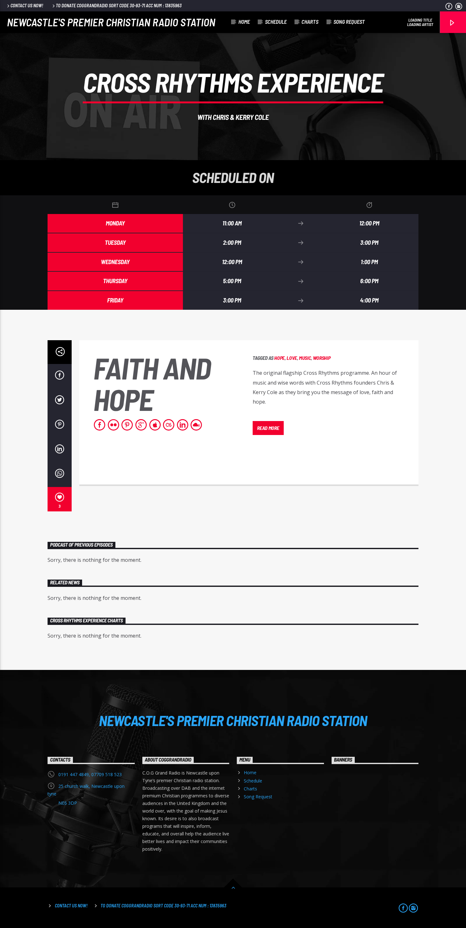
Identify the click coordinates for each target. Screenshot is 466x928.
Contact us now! (26, 5)
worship (322, 358)
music (305, 358)
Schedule (276, 21)
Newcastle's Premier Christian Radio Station (111, 22)
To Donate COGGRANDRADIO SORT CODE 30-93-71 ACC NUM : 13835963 (119, 5)
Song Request (349, 21)
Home (244, 21)
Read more (268, 428)
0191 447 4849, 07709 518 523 (90, 774)
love (292, 358)
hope (279, 358)
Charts (309, 21)
